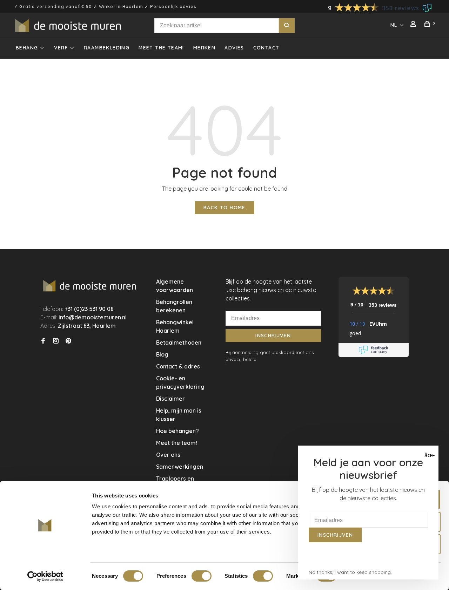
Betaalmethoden (178, 342)
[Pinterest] (68, 341)
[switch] (202, 576)
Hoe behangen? (177, 430)
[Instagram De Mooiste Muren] (56, 341)
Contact (266, 48)
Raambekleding (106, 48)
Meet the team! (161, 48)
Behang (27, 48)
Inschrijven (273, 335)
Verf (61, 48)
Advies (234, 48)
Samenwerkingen (179, 466)
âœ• (428, 455)
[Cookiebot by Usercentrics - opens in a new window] (45, 576)
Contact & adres (178, 366)
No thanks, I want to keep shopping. (350, 572)
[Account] (414, 25)
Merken (204, 48)
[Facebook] (43, 341)
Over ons (168, 454)
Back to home (224, 207)
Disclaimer (170, 398)
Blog (162, 354)
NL (393, 25)
